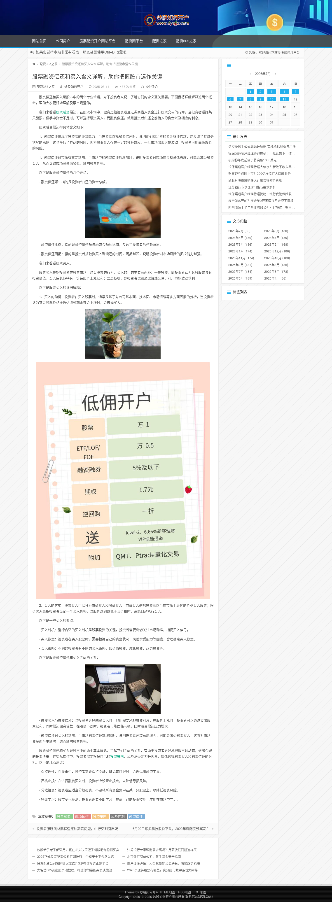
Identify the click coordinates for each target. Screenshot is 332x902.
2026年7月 (263, 73)
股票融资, (64, 816)
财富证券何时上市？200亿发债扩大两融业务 (259, 173)
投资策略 (117, 756)
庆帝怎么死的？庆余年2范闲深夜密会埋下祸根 (260, 200)
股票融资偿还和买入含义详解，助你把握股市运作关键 (97, 76)
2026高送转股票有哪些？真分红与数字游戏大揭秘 (162, 870)
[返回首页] (33, 63)
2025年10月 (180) (277, 258)
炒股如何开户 (73, 86)
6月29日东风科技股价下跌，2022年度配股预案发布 (171, 828)
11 (284, 99)
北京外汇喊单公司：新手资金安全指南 (154, 856)
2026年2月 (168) (276, 244)
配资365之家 (186, 40)
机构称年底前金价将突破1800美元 (252, 160)
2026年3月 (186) (240, 244)
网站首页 (39, 40)
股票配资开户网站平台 (97, 40)
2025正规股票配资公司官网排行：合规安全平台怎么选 (75, 856)
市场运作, (82, 816)
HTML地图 (167, 892)
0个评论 (152, 86)
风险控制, (118, 816)
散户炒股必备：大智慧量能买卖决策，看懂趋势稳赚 (163, 863)
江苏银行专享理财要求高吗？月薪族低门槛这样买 (162, 849)
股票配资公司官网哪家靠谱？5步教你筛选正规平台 (72, 863)
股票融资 (63, 112)
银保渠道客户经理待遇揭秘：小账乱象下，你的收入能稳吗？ (271, 153)
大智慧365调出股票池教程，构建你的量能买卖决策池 (74, 870)
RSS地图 (184, 892)
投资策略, (100, 816)
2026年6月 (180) (276, 230)
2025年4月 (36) (275, 278)
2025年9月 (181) (240, 264)
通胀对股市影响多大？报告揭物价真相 (255, 180)
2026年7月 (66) (239, 230)
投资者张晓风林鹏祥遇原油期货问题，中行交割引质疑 (77, 828)
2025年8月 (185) (276, 264)
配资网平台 (134, 40)
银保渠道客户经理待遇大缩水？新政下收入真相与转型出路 (269, 166)
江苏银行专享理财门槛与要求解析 (252, 187)
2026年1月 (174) (240, 251)
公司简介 (63, 40)
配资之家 (159, 40)
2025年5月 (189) (240, 278)
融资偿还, (136, 816)
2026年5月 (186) (240, 237)
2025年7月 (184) (240, 271)
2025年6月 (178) (276, 271)
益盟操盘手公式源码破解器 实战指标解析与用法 (262, 146)
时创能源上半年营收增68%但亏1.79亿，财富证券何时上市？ (271, 207)
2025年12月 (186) (277, 251)
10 (272, 99)
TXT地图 (200, 892)
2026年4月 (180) (276, 237)
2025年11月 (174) (241, 258)
